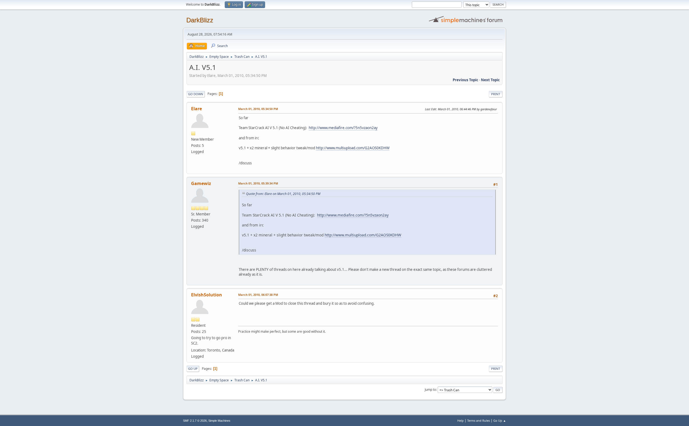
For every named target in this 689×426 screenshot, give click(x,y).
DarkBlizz (199, 20)
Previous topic (465, 79)
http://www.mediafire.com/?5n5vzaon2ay (343, 127)
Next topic (490, 79)
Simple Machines (219, 420)
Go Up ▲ (499, 420)
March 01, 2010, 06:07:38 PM (258, 295)
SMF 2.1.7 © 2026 (195, 420)
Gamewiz (201, 183)
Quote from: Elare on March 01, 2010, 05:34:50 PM (283, 193)
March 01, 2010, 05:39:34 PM (258, 183)
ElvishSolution (206, 295)
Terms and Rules (478, 420)
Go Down (195, 94)
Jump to (430, 389)
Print (495, 94)
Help (460, 420)
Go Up (193, 369)
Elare (196, 109)
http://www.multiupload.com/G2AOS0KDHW (352, 147)
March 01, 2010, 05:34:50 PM (258, 109)
